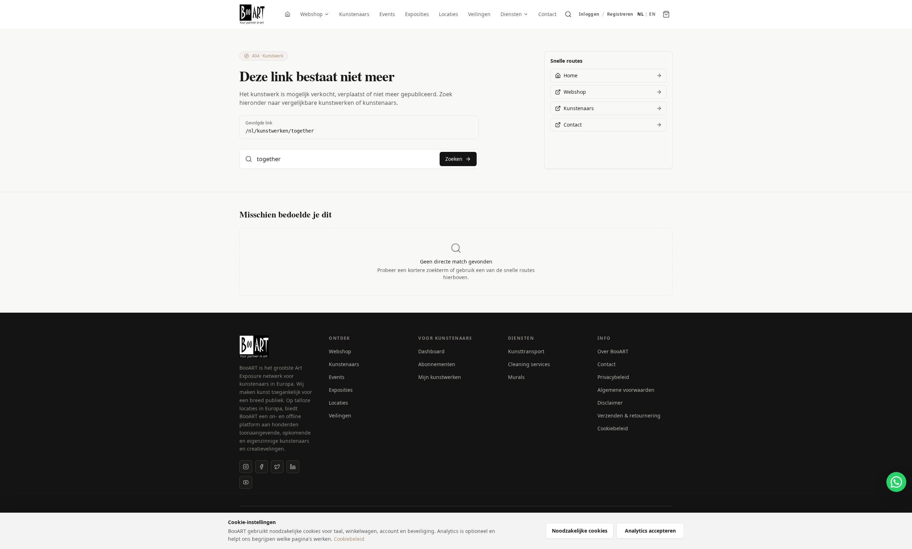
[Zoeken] (568, 14)
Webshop (311, 14)
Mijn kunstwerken (439, 377)
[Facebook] (261, 466)
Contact (547, 14)
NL (640, 14)
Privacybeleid (613, 377)
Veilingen (479, 14)
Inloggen (589, 14)
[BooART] (252, 14)
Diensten (511, 14)
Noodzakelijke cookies (579, 530)
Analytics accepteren (650, 530)
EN (652, 14)
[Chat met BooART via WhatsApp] (896, 482)
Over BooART (612, 351)
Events (387, 14)
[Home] (287, 14)
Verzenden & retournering (628, 415)
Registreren (620, 14)
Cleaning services (529, 364)
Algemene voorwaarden (625, 389)
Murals (516, 377)
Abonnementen (436, 364)
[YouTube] (245, 482)
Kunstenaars (354, 14)
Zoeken (453, 158)
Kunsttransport (526, 351)
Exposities (417, 14)
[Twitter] (277, 466)
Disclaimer (610, 402)
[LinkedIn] (292, 466)
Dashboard (431, 351)
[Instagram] (245, 466)
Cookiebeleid (612, 428)
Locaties (448, 14)
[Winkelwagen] (666, 14)
